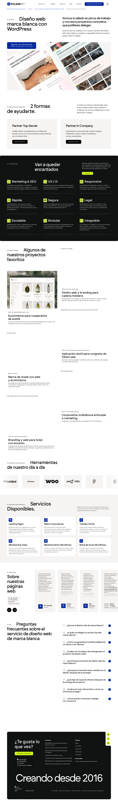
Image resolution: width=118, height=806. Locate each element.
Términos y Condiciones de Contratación (92, 790)
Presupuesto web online (94, 4)
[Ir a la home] (16, 4)
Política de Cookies (76, 790)
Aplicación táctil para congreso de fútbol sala (84, 355)
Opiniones (78, 751)
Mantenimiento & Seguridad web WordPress (58, 761)
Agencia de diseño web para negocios (16, 8)
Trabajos (52, 4)
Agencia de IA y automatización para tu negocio (56, 751)
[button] (108, 4)
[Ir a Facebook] (108, 738)
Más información (20, 141)
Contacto (79, 4)
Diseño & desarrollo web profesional (56, 747)
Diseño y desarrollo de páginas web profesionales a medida (49, 8)
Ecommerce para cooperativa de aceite (27, 317)
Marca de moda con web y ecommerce (24, 379)
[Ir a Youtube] (108, 743)
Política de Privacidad (64, 790)
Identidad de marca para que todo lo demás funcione (56, 744)
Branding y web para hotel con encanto (25, 442)
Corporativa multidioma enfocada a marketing (84, 417)
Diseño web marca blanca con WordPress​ (57, 764)
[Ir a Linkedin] (108, 734)
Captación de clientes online (53, 755)
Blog (71, 4)
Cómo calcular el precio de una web (86, 761)
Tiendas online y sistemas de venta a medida (58, 758)
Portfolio (78, 746)
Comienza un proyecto (24, 753)
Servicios (41, 4)
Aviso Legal (54, 790)
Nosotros (62, 4)
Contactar (87, 173)
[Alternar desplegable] (45, 4)
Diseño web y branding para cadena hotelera (80, 294)
